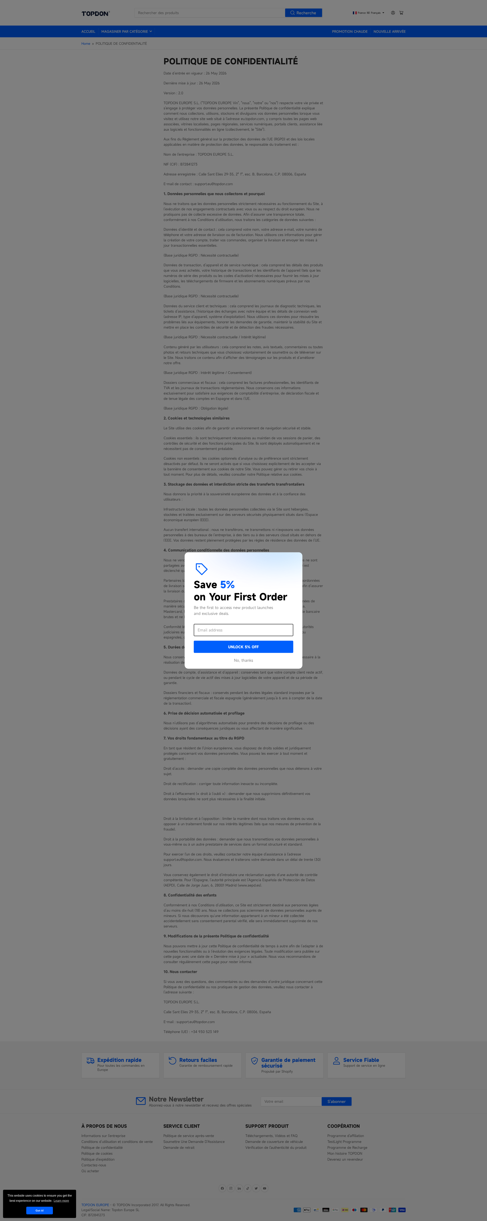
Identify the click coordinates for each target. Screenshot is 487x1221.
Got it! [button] (40, 1210)
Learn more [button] (61, 1200)
